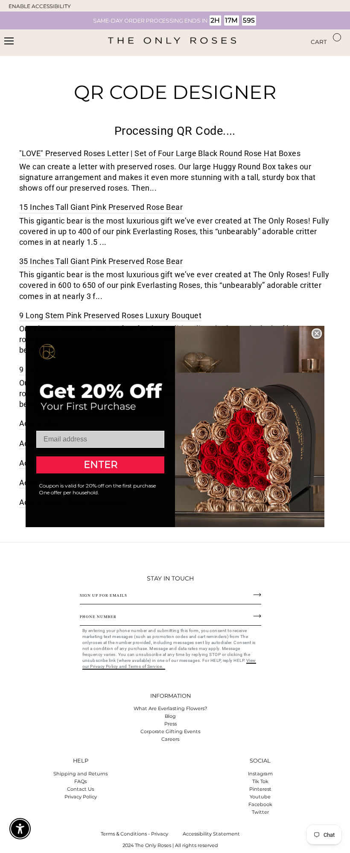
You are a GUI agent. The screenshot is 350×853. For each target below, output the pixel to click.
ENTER (100, 464)
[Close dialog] (316, 333)
